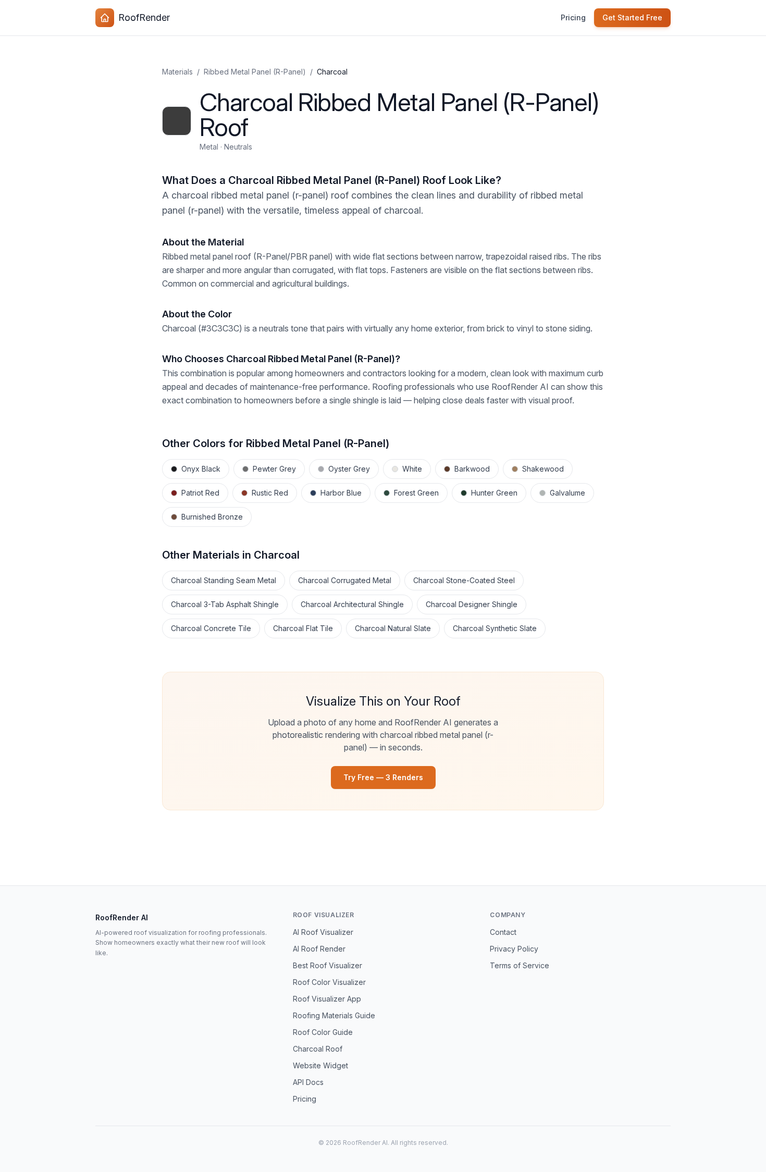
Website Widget (320, 1065)
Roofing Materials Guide (334, 1015)
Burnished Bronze (212, 516)
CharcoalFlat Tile (303, 628)
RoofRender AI (121, 917)
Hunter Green (494, 492)
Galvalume (567, 492)
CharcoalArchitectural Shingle (352, 604)
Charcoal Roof (317, 1048)
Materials (177, 71)
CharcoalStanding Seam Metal (223, 580)
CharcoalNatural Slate (393, 628)
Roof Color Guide (323, 1032)
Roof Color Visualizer (329, 982)
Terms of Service (519, 965)
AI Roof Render (319, 948)
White (412, 468)
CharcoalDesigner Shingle (471, 604)
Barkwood (472, 468)
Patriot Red (200, 492)
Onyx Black (200, 468)
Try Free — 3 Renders (383, 777)
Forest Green (416, 492)
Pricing (573, 17)
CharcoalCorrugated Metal (344, 580)
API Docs (308, 1082)
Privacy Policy (514, 948)
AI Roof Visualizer (323, 932)
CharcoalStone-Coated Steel (464, 580)
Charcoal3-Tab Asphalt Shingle (225, 604)
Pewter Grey (274, 468)
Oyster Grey (349, 468)
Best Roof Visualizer (327, 965)
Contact (503, 932)
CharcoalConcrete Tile (211, 628)
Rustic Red (270, 492)
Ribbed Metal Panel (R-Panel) (255, 71)
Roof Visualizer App (327, 998)
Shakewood (543, 468)
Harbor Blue (341, 492)
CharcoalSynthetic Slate (495, 628)
